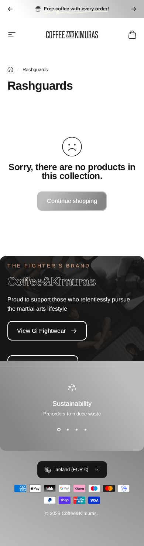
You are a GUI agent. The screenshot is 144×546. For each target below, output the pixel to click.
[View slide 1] (58, 429)
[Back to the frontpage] (10, 69)
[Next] (134, 9)
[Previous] (10, 9)
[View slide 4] (85, 429)
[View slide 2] (67, 429)
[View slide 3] (76, 429)
